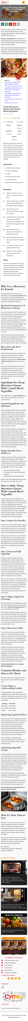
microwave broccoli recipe (9, 728)
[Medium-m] (16, 978)
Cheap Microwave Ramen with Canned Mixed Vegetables (12, 83)
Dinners (16, 16)
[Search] (25, 938)
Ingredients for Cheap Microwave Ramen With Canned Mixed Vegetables (13, 89)
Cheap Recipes (8, 16)
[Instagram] (19, 978)
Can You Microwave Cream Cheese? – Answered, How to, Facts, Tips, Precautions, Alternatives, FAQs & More (14, 906)
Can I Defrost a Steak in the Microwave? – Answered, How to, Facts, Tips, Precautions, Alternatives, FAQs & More (13, 880)
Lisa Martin (6, 846)
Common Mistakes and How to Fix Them (13, 100)
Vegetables (17, 18)
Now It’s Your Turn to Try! (11, 102)
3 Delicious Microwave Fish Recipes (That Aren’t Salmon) (13, 931)
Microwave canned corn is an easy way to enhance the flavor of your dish (13, 584)
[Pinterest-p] (12, 978)
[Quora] (9, 978)
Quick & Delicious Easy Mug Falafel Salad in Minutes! (12, 951)
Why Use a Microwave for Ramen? (14, 86)
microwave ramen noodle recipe (10, 328)
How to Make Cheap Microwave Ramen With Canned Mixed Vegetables (13, 95)
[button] (23, 2)
